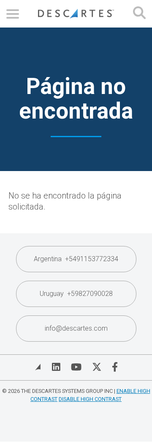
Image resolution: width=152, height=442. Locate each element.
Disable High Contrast (90, 399)
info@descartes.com (76, 328)
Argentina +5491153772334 (76, 259)
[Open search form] (139, 13)
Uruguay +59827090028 (76, 294)
